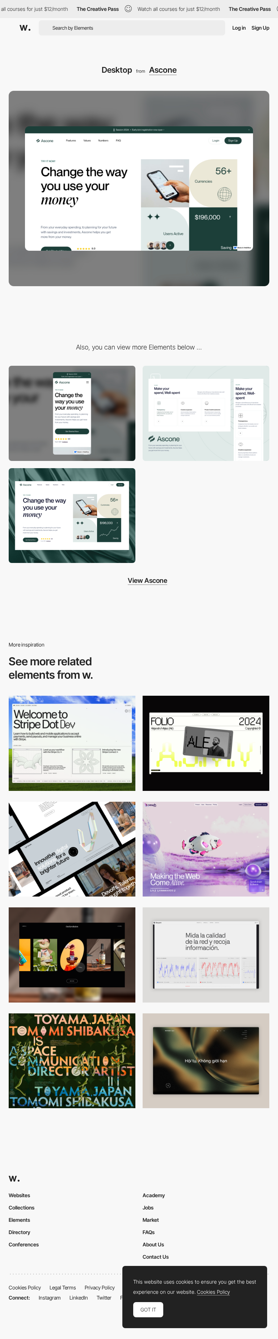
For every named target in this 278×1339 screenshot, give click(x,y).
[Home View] (206, 1061)
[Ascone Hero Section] (72, 515)
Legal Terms (63, 1287)
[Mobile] (72, 413)
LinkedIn (79, 1297)
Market (151, 1220)
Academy (154, 1195)
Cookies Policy (25, 1287)
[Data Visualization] (206, 955)
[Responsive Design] (206, 413)
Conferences (24, 1244)
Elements (19, 1220)
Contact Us (156, 1257)
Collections (21, 1207)
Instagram (50, 1297)
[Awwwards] (25, 28)
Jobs (148, 1207)
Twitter (104, 1297)
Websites (19, 1195)
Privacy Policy (100, 1287)
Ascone (163, 70)
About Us (153, 1244)
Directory (19, 1232)
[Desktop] (72, 743)
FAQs (149, 1232)
